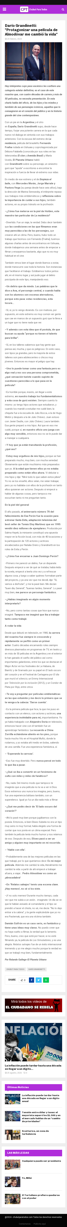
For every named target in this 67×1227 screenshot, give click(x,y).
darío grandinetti (36, 969)
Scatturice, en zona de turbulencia (35, 1132)
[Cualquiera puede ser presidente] (12, 1165)
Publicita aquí (40, 1224)
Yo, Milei (27, 1178)
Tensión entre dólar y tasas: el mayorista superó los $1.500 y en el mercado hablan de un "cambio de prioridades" (41, 1117)
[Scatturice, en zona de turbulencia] (12, 1135)
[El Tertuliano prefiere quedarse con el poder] (12, 1199)
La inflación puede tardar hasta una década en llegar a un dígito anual (40, 1098)
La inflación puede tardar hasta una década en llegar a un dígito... (33, 1067)
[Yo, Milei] (12, 1182)
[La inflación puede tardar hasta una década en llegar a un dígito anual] (33, 1042)
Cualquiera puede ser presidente (41, 1161)
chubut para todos (15, 969)
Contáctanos (25, 1224)
